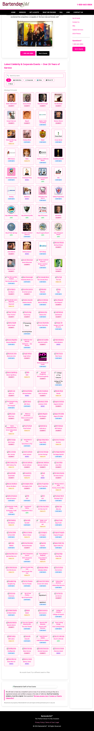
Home (13, 12)
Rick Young (11, 442)
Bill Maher (58, 215)
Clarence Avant (58, 651)
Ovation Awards (27, 302)
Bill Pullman (58, 428)
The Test (58, 279)
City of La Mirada (58, 639)
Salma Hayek (11, 325)
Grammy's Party (27, 177)
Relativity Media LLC (27, 279)
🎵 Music (10, 84)
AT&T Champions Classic (27, 558)
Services (22, 12)
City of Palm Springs (11, 233)
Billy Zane (11, 416)
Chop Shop (58, 556)
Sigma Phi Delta (58, 416)
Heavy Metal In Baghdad (42, 558)
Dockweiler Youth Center (11, 511)
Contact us (52, 696)
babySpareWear (42, 570)
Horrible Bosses (11, 570)
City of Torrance (42, 215)
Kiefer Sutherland (11, 103)
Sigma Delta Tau (58, 545)
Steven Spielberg (11, 375)
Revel (42, 140)
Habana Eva (42, 314)
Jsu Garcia (58, 596)
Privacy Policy (39, 722)
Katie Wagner (43, 416)
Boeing (11, 196)
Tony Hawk (58, 269)
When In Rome (27, 535)
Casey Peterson (11, 121)
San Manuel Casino (11, 177)
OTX (27, 498)
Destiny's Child (42, 404)
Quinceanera (43, 613)
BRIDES (11, 545)
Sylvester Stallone (42, 465)
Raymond (11, 304)
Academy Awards (58, 158)
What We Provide (49, 12)
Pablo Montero (58, 342)
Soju (58, 292)
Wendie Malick (11, 625)
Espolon (42, 545)
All (8, 80)
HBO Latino (11, 639)
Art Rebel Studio (11, 613)
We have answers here (41, 696)
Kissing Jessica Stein (58, 487)
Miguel (27, 121)
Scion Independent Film (11, 430)
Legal (57, 722)
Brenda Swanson (43, 651)
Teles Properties (43, 486)
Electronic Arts (11, 356)
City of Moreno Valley (11, 215)
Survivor (58, 442)
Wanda (58, 393)
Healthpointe (11, 651)
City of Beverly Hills (27, 215)
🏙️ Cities (39, 80)
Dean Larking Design (58, 626)
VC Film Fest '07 (42, 509)
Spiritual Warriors (11, 556)
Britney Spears (27, 251)
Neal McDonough (43, 103)
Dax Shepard (58, 302)
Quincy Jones (27, 661)
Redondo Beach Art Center (42, 363)
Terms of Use (49, 722)
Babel (27, 613)
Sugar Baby (42, 442)
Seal (42, 475)
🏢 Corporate (29, 80)
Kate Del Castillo (42, 342)
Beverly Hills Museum (42, 627)
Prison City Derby (43, 325)
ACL (58, 177)
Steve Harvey (27, 651)
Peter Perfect (11, 314)
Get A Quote (34, 12)
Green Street (58, 140)
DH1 (42, 498)
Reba (27, 158)
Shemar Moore (58, 121)
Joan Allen (58, 465)
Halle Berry (42, 428)
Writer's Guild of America (42, 264)
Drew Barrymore (27, 292)
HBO (27, 375)
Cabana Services (77, 30)
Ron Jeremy (11, 454)
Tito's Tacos (58, 356)
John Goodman (42, 393)
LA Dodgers (42, 535)
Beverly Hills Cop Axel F (11, 140)
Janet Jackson (27, 454)
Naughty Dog (11, 583)
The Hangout (11, 405)
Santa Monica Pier (27, 443)
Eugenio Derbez (58, 404)
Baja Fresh (58, 523)
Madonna (27, 196)
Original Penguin (58, 535)
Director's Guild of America (27, 233)
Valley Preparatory (58, 196)
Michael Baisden (27, 545)
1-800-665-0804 (84, 4)
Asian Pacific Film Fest (27, 572)
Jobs (68, 12)
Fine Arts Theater (27, 626)
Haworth (27, 639)
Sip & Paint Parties (27, 597)
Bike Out (58, 509)
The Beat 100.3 (58, 498)
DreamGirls (27, 475)
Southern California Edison (42, 159)
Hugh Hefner (27, 356)
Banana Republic (11, 342)
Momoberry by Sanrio (42, 197)
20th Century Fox (11, 465)
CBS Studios (11, 523)
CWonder (42, 292)
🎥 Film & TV (49, 80)
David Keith (11, 475)
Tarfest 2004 (11, 535)
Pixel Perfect (27, 428)
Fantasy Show (27, 140)
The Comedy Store (42, 279)
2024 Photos (76, 33)
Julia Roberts (11, 251)
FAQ (61, 12)
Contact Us (78, 12)
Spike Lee (11, 393)
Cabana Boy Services (58, 585)
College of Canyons (58, 614)
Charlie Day (27, 314)
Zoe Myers (11, 292)
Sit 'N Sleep (42, 251)
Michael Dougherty (42, 376)
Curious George (42, 454)
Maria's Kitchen (42, 302)
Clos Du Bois (58, 570)
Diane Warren (11, 661)
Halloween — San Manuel (27, 344)
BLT (43, 524)
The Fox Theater (27, 583)
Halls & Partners (11, 498)
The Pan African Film (11, 281)
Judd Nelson (58, 314)
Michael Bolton (27, 393)
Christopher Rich (27, 486)
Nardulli (27, 523)
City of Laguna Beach (43, 233)
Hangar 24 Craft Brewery (58, 326)
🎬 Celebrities (17, 80)
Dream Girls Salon (42, 583)
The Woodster (58, 103)
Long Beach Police (27, 510)
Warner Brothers (11, 486)
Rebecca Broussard (27, 418)
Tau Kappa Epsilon (58, 454)
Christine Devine (58, 475)
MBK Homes (11, 158)
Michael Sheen (58, 245)
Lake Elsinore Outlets (43, 640)
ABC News (27, 404)
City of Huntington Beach (43, 178)
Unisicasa (11, 596)
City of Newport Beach (58, 233)
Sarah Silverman (27, 262)
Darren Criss (11, 269)
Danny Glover (27, 103)
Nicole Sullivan (27, 465)
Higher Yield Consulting (42, 121)
